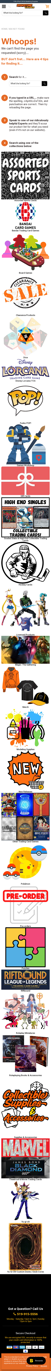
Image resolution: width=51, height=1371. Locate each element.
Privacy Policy (32, 1366)
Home (4, 29)
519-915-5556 (27, 1314)
